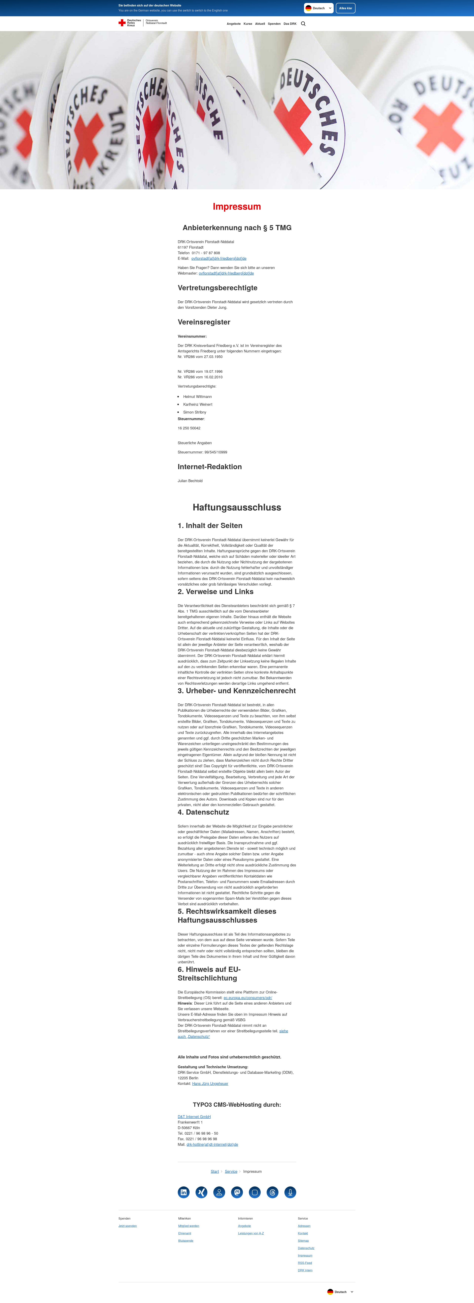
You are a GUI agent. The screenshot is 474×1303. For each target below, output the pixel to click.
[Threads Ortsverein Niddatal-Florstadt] (272, 1192)
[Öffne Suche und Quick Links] (303, 24)
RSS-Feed (305, 1263)
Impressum (305, 1255)
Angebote (234, 23)
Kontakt (303, 1233)
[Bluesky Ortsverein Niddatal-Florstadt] (255, 1192)
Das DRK (290, 23)
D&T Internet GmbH (194, 1116)
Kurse (248, 23)
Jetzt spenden (127, 1226)
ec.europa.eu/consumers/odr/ (248, 997)
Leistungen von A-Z (251, 1233)
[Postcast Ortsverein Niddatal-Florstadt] (290, 1192)
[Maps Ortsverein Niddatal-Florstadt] (219, 1192)
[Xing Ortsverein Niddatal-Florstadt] (201, 1192)
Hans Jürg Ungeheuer (210, 1083)
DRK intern (305, 1270)
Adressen (304, 1226)
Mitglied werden (188, 1226)
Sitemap (303, 1240)
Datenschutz (306, 1248)
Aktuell (260, 23)
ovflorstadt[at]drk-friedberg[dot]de (218, 258)
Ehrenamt (184, 1233)
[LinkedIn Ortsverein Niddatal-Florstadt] (184, 1192)
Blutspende (185, 1240)
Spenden (274, 23)
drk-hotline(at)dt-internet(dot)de (212, 1144)
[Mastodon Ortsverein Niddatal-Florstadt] (237, 1192)
